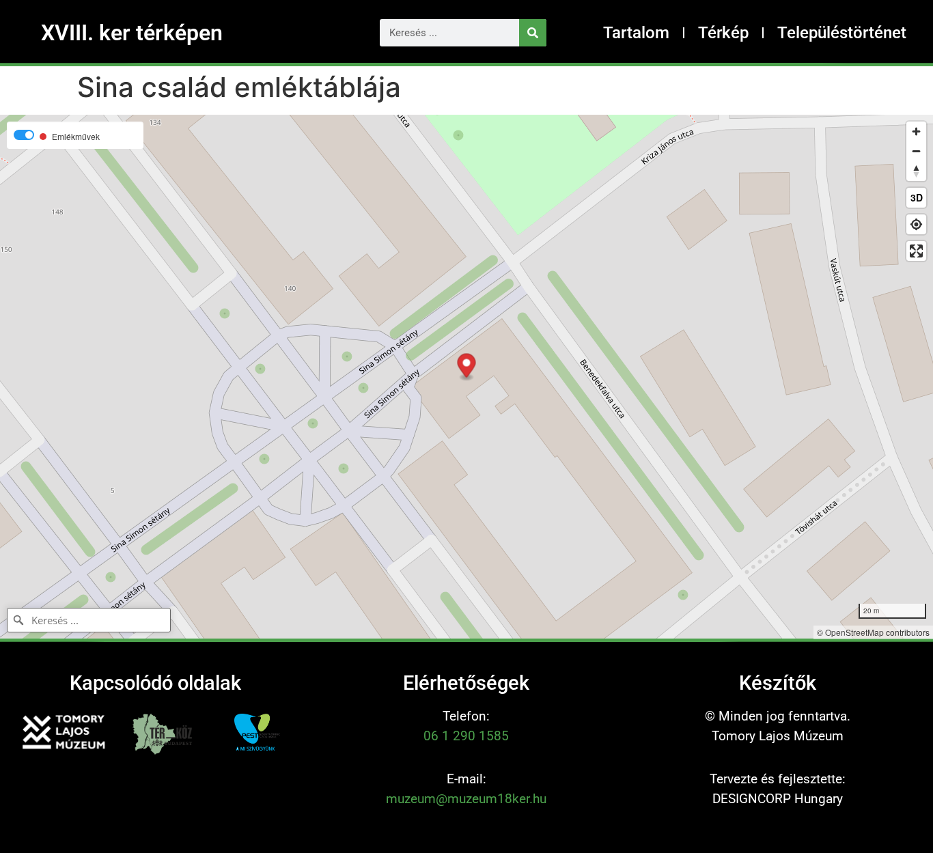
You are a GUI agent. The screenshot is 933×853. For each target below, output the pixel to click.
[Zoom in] (916, 131)
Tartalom (636, 32)
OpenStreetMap (854, 632)
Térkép (723, 32)
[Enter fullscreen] (916, 251)
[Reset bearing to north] (916, 171)
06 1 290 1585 (466, 736)
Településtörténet (841, 32)
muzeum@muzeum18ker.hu (466, 799)
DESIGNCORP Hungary (777, 799)
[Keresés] (532, 32)
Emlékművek (76, 136)
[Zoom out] (916, 151)
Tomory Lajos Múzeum (778, 736)
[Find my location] (916, 224)
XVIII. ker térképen (132, 33)
